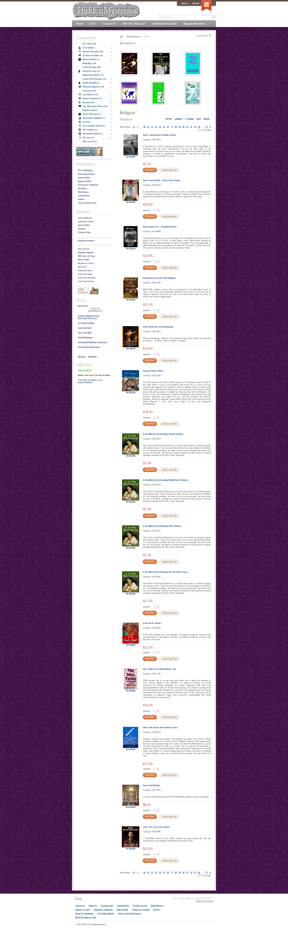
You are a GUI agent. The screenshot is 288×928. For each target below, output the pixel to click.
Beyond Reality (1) (90, 59)
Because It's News (86, 263)
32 (191, 127)
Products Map (84, 232)
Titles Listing (122, 909)
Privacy (156, 909)
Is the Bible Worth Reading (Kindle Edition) (163, 434)
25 (164, 127)
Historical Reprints (133, 36)
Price (198, 119)
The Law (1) (88, 137)
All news (82, 356)
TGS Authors (88, 48)
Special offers (84, 225)
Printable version (202, 35)
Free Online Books (105, 913)
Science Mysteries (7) (91, 114)
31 (187, 127)
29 (179, 127)
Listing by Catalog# (141, 909)
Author (81, 199)
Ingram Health (84, 181)
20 (144, 127)
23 (156, 127)
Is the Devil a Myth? (152, 623)
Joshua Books (84, 178)
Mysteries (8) (88, 102)
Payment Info (107, 906)
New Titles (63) (89, 44)
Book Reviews (157, 906)
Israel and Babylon (151, 785)
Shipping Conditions (103, 909)
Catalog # (179, 119)
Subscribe (92, 356)
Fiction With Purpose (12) (94, 79)
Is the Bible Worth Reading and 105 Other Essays (165, 572)
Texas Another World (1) (93, 126)
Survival (86, 122)
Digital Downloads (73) (92, 75)
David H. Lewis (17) (91, 71)
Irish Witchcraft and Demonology (158, 327)
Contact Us (109, 23)
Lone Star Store (85, 274)
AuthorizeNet (123, 906)
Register (195, 3)
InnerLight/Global (86, 174)
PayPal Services (140, 906)
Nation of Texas (85, 270)
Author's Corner (82, 909)
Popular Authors (90, 110)
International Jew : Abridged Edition (160, 227)
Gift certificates (85, 218)
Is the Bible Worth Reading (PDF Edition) (162, 526)
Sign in (184, 3)
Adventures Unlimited (88, 185)
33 (195, 127)
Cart (93, 23)
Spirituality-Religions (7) (93, 118)
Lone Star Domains (86, 278)
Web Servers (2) (89, 141)
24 (160, 127)
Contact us (80, 906)
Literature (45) (89, 91)
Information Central (164, 23)
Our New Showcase (134, 23)
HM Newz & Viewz (86, 256)
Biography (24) (89, 63)
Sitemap (81, 229)
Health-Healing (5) (91, 83)
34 (199, 127)
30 (183, 127)
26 (168, 127)
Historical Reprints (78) (93, 87)
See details (130, 156)
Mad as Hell (83, 260)
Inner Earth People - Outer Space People (161, 180)
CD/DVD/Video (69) (91, 67)
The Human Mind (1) (92, 134)
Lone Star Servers (86, 281)
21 (148, 127)
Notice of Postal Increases (129, 913)
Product (190, 119)
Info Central (83, 249)
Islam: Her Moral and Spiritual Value (160, 727)
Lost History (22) (90, 94)
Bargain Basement (86, 240)
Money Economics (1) (92, 98)
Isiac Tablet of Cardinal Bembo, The (159, 669)
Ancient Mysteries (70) (92, 51)
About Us (92, 906)
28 (176, 127)
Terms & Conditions (84, 913)
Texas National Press (87, 203)
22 (152, 127)
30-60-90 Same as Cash (85, 917)
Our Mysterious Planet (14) (94, 106)
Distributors (83, 192)
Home (79, 23)
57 (207, 127)
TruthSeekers (84, 196)
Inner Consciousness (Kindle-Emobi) (159, 135)
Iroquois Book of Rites (153, 371)
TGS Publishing (85, 170)
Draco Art (82, 267)
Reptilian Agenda (86, 252)
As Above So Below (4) (92, 55)
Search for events (85, 221)
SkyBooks (82, 188)
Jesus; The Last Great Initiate (156, 827)
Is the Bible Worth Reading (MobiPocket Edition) (165, 480)
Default (206, 119)
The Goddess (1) (89, 130)
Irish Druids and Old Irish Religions (159, 278)
